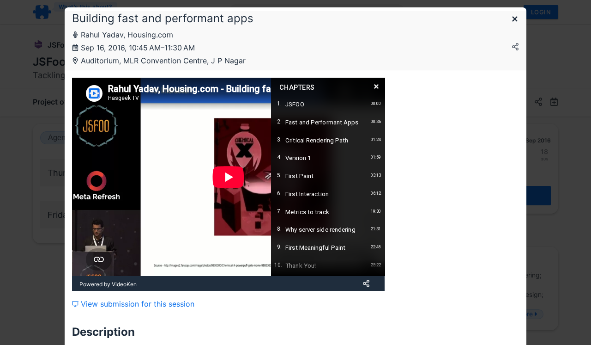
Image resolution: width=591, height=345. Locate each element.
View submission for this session (136, 303)
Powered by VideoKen (108, 284)
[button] (515, 20)
